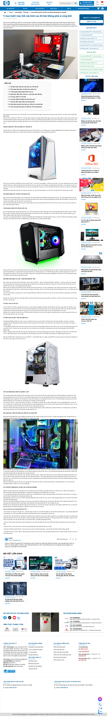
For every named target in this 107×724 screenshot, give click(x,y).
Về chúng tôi (10, 8)
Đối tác (25, 8)
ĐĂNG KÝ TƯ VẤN (66, 381)
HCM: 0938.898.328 (88, 4)
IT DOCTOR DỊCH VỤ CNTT (35, 3)
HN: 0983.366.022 (87, 2)
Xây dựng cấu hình (83, 8)
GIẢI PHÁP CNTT (49, 3)
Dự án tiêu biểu (39, 8)
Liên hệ (69, 8)
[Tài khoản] (102, 8)
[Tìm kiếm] (76, 3)
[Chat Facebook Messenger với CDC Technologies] (100, 699)
